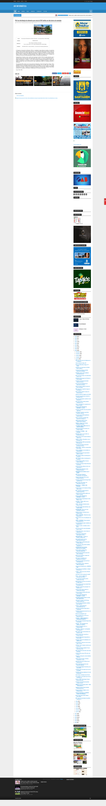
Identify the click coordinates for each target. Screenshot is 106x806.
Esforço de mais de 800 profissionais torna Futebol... (83, 592)
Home (19, 11)
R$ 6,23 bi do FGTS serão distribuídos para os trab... (83, 529)
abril (77, 706)
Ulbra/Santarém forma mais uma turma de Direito (83, 651)
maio (77, 704)
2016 (76, 715)
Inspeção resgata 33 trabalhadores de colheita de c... (83, 640)
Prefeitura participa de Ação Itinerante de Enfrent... (83, 464)
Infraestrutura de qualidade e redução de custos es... (83, 569)
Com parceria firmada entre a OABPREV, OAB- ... (83, 567)
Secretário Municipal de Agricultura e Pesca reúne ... (83, 637)
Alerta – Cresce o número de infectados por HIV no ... (81, 576)
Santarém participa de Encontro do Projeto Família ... (82, 429)
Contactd (33, 11)
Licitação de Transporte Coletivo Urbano (23, 80)
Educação (91, 15)
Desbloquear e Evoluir (82, 329)
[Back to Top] (90, 798)
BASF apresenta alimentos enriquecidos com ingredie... (82, 475)
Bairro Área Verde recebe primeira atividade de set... (82, 402)
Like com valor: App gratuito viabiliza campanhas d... (83, 545)
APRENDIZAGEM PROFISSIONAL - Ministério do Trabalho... (82, 548)
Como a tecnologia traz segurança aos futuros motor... (83, 404)
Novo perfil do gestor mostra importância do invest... (81, 540)
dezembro (78, 351)
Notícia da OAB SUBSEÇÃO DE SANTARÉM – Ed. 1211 (81, 496)
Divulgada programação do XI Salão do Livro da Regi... (83, 379)
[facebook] (85, 1)
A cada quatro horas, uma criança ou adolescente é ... (83, 531)
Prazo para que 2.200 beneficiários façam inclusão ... (82, 415)
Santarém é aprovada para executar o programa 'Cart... (83, 396)
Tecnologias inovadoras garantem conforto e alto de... (82, 413)
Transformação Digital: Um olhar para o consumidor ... (83, 667)
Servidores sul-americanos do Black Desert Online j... (82, 368)
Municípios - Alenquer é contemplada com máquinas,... (83, 629)
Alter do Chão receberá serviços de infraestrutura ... (82, 392)
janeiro (77, 711)
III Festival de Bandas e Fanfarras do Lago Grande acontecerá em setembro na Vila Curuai (29, 787)
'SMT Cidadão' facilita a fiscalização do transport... (83, 456)
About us (22, 1)
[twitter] (90, 1)
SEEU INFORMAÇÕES (82, 324)
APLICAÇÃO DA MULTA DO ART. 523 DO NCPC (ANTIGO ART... (83, 598)
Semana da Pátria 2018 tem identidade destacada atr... (83, 442)
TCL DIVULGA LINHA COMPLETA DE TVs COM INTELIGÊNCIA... (83, 426)
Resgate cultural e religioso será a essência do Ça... (82, 690)
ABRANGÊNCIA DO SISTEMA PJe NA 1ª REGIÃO (82, 472)
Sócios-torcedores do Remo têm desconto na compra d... (82, 418)
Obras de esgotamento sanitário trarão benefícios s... (83, 399)
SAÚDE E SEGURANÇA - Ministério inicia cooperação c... (83, 515)
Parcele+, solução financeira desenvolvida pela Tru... (81, 606)
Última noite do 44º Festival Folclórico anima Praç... (83, 437)
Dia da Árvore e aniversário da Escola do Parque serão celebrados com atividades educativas (43, 83)
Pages (28, 11)
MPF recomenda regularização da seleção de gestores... (82, 491)
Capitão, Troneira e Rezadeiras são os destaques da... (83, 440)
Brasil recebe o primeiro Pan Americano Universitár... (81, 550)
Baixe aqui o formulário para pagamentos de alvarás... (81, 558)
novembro (78, 353)
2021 (76, 345)
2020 (76, 347)
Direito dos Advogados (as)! (81, 613)
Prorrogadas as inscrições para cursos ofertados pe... (83, 677)
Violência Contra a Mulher (47, 15)
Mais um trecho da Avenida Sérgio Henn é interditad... (83, 621)
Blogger (61, 779)
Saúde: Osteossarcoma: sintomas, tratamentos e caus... (82, 659)
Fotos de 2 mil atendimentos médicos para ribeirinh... (83, 603)
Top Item (26, 1)
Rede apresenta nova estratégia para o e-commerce (83, 361)
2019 (76, 348)
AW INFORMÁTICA (20, 6)
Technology (39, 11)
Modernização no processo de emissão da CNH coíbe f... (83, 582)
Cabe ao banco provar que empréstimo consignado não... (83, 584)
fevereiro (78, 709)
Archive (23, 11)
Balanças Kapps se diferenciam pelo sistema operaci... (82, 542)
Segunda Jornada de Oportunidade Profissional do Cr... (82, 688)
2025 (76, 338)
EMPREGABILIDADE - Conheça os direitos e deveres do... (82, 537)
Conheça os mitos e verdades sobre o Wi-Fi (83, 526)
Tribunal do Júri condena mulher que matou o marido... (83, 494)
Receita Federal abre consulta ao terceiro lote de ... (82, 635)
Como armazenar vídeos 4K (81, 363)
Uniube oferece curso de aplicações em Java (83, 518)
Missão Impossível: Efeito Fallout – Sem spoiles (82, 696)
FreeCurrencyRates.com (77, 144)
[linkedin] (88, 1)
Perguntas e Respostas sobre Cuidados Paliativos (83, 656)
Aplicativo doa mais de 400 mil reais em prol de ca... (83, 662)
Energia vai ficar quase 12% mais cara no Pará (83, 654)
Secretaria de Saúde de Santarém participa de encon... (82, 445)
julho (77, 701)
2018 (76, 350)
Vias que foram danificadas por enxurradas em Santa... (82, 384)
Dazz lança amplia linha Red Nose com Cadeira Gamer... (83, 507)
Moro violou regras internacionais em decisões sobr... (83, 632)
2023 (76, 341)
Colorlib (20, 798)
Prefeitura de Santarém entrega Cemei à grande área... (83, 480)
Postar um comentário (20, 95)
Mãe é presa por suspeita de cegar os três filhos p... (83, 389)
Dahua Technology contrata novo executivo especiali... (82, 664)
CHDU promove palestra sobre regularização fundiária (81, 421)
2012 (76, 722)
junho (77, 703)
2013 (76, 720)
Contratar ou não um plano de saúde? (83, 574)
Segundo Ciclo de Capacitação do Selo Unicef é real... (83, 499)
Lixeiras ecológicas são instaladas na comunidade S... (83, 450)
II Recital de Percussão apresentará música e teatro (82, 453)
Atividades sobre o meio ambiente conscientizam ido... (82, 373)
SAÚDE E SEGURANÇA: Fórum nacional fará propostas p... (83, 521)
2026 (76, 336)
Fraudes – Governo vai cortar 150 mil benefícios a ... (83, 572)
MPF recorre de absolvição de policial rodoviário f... (83, 698)
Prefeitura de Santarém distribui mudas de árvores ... (82, 381)
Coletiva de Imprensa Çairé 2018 (58, 84)
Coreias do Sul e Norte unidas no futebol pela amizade (82, 590)
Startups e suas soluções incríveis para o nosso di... (83, 645)
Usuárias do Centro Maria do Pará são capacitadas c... (83, 467)
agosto (77, 358)
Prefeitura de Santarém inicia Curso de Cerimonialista (83, 611)
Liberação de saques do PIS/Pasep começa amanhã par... (82, 601)
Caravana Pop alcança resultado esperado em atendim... (82, 370)
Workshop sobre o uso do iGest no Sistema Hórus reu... (82, 434)
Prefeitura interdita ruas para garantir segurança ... (83, 410)
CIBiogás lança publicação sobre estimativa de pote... (82, 469)
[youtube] (91, 1)
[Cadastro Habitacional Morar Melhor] (82, 36)
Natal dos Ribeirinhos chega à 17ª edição (82, 365)
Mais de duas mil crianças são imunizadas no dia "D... (81, 483)
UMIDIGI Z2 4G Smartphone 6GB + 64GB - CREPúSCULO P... (83, 685)
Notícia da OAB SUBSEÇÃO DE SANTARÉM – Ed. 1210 (81, 595)
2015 (76, 717)
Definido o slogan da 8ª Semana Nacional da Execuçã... (82, 423)
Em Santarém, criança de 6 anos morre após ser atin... (83, 643)
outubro (77, 355)
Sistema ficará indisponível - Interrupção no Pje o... (81, 534)
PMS (36, 22)
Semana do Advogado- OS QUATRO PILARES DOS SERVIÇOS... (82, 693)
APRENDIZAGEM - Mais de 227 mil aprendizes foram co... (82, 510)
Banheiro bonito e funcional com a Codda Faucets (82, 513)
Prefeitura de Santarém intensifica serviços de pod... (82, 682)
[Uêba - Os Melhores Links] (77, 73)
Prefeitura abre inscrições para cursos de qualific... (83, 670)
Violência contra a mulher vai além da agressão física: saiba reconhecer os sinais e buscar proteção (68, 15)
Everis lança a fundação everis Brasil (83, 674)
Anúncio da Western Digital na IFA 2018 (83, 394)
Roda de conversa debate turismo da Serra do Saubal (83, 387)
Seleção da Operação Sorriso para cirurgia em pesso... (82, 477)
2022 (76, 343)
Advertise (15, 1)
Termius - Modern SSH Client (84, 319)
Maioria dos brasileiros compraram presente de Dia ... (82, 556)
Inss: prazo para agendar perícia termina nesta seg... (82, 579)
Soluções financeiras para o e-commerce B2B (81, 627)
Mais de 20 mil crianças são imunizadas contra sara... (83, 376)
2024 (76, 340)
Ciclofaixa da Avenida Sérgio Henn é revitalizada (82, 609)
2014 (76, 719)
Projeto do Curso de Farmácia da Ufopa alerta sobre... (83, 488)
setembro (78, 357)
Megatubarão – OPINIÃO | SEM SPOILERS (81, 486)
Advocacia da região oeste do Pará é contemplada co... (83, 561)
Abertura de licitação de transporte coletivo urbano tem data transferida (24, 83)
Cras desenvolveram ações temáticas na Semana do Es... (83, 523)
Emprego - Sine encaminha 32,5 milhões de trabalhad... (82, 624)
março (77, 708)
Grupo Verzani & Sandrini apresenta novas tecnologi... (82, 553)
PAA (34, 22)
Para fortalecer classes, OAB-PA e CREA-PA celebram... (82, 564)
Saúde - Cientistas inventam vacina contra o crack (82, 504)
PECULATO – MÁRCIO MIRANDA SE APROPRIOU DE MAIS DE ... (82, 618)
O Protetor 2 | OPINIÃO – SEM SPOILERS (81, 431)
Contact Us (18, 1)
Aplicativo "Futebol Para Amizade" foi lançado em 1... (83, 587)
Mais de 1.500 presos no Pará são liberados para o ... (82, 616)
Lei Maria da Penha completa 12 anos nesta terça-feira (83, 648)
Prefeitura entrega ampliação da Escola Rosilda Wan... (83, 672)
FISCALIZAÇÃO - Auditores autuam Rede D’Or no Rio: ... (83, 448)
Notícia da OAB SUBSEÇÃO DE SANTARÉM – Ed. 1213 (81, 407)
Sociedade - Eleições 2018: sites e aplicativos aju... (82, 502)
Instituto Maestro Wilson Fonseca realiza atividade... (82, 461)
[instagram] (86, 1)
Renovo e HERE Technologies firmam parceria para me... (83, 680)
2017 (76, 713)
